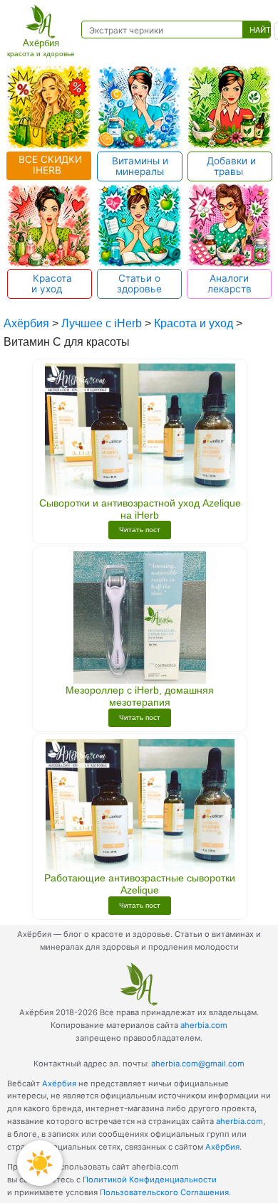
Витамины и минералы (140, 166)
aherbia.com (203, 1025)
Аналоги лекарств (229, 283)
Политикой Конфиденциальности (150, 1180)
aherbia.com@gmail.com (197, 1064)
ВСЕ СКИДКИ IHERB (49, 165)
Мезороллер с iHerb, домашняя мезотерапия (140, 696)
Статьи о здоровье (139, 283)
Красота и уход (49, 283)
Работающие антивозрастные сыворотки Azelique (139, 884)
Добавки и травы (230, 166)
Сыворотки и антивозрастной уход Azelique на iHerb (140, 509)
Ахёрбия (59, 1083)
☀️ (40, 1163)
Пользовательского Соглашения (164, 1192)
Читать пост (139, 530)
